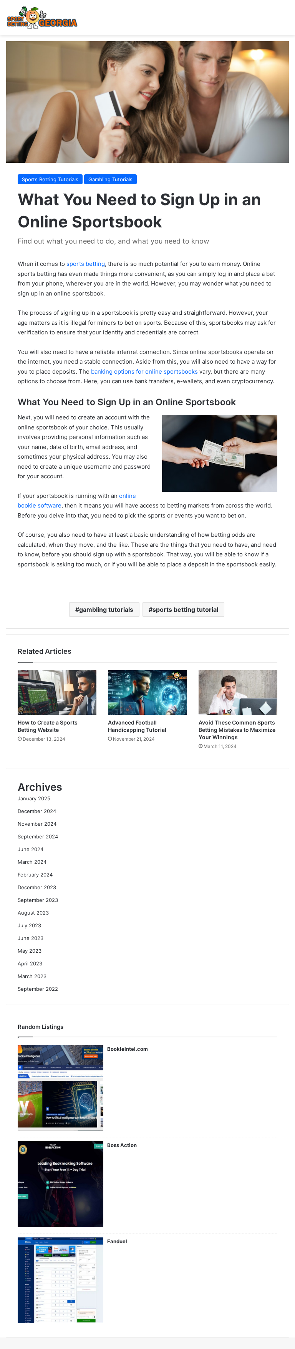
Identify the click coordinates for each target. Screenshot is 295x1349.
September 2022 (38, 989)
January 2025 (34, 798)
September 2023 (38, 900)
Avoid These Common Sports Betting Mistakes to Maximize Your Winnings (237, 729)
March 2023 (32, 976)
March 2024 (32, 862)
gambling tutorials (106, 609)
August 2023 (33, 913)
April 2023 (30, 963)
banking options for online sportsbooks (144, 371)
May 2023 (29, 951)
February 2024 (35, 875)
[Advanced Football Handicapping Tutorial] (147, 692)
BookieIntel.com (127, 1049)
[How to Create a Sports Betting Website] (57, 692)
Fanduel (117, 1241)
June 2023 (30, 938)
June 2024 (30, 849)
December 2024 (37, 811)
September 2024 (38, 836)
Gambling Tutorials (110, 179)
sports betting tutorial (185, 609)
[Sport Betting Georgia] (42, 17)
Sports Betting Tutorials (50, 179)
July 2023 (29, 925)
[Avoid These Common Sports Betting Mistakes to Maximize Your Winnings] (238, 692)
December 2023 (37, 887)
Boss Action (122, 1145)
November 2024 (37, 824)
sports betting (85, 263)
